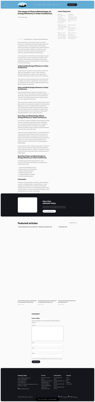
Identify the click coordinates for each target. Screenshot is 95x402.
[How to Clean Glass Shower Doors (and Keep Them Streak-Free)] (72, 33)
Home (67, 377)
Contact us (68, 382)
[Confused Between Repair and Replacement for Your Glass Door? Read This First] (62, 16)
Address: (20, 384)
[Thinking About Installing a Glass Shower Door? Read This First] (62, 25)
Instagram (75, 397)
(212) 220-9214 (24, 379)
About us (68, 379)
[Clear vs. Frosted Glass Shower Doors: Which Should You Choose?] (62, 33)
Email (33, 348)
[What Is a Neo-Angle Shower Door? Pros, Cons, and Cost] (72, 25)
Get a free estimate (52, 399)
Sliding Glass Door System (46, 380)
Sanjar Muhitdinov (28, 39)
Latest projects (57, 375)
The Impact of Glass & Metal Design (40, 39)
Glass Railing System (45, 388)
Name (33, 342)
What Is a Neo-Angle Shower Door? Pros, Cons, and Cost (72, 29)
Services (49, 4)
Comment (34, 325)
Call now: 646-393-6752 (48, 211)
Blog (67, 380)
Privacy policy (69, 384)
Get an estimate (72, 4)
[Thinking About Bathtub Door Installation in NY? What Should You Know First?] (72, 15)
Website (33, 353)
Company (68, 375)
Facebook (65, 397)
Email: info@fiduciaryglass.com (24, 378)
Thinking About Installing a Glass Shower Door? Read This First (62, 28)
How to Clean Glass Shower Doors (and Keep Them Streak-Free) (72, 37)
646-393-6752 (23, 381)
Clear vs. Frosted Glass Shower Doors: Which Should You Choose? (62, 37)
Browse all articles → (73, 222)
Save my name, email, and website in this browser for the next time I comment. (47, 358)
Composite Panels (45, 382)
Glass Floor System (45, 384)
